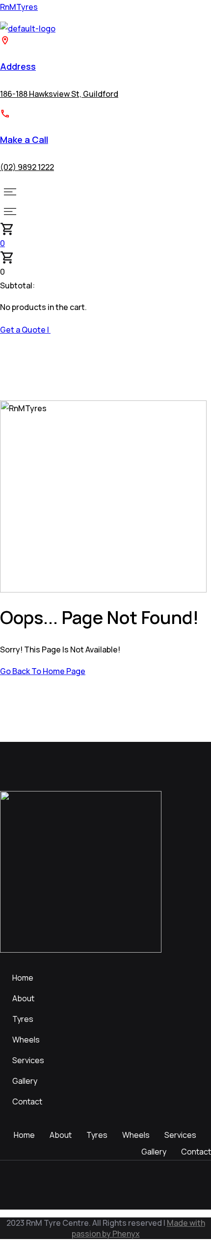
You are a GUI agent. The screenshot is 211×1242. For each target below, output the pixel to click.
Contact (27, 1101)
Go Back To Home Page (42, 671)
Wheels (26, 1039)
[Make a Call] (5, 116)
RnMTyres (19, 6)
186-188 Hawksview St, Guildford (59, 93)
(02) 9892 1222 (27, 167)
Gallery (24, 1080)
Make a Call (24, 139)
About (23, 998)
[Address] (5, 42)
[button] (105, 191)
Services (28, 1060)
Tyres (22, 1019)
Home (22, 977)
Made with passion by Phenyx (138, 1228)
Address (18, 66)
